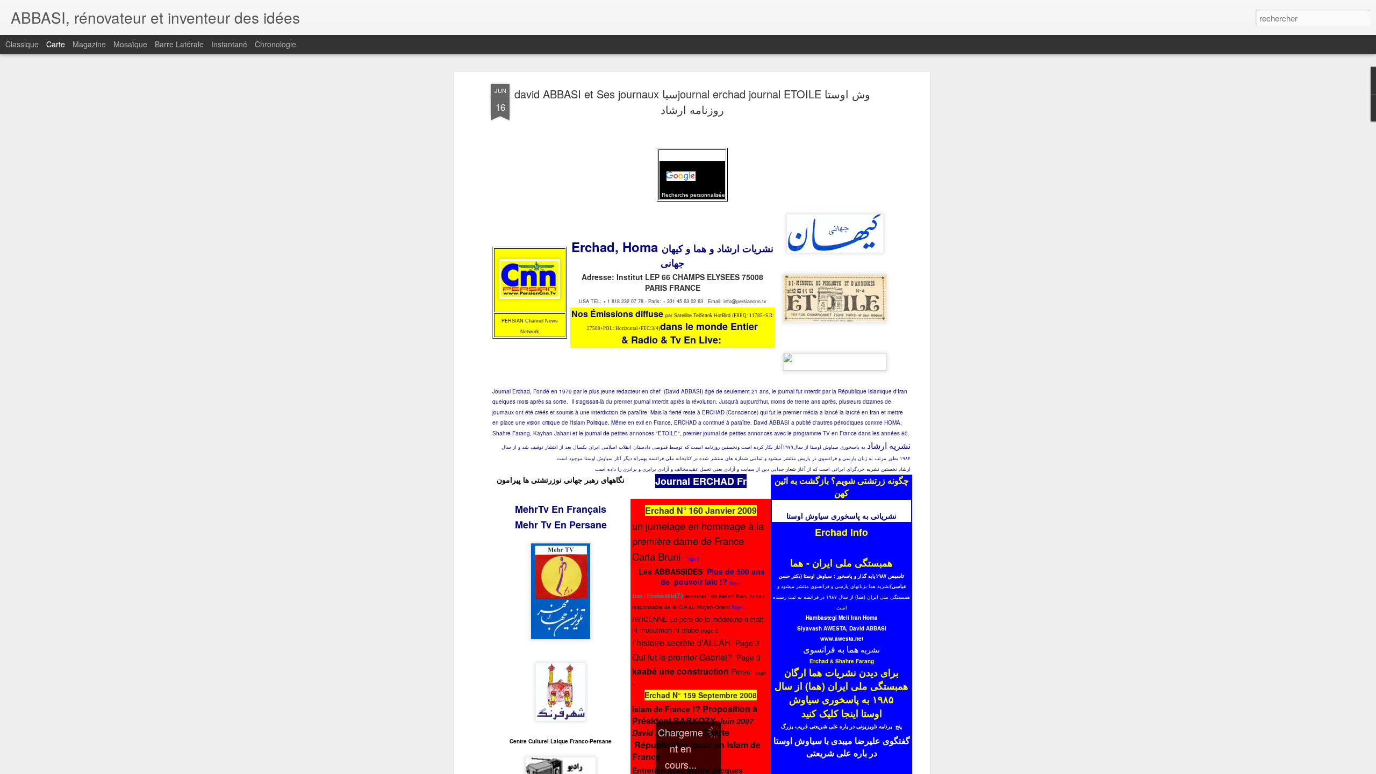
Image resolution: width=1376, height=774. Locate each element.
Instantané (229, 44)
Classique (22, 44)
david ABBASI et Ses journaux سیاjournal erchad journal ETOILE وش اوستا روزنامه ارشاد (692, 101)
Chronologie (275, 44)
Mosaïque (130, 44)
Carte (55, 44)
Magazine (89, 44)
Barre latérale (179, 44)
